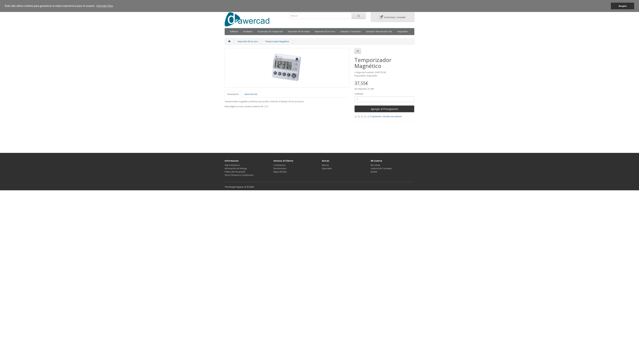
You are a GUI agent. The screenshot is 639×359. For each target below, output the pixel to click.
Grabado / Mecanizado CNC (379, 31)
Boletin (374, 171)
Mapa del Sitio (280, 171)
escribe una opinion (392, 116)
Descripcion (233, 94)
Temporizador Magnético (277, 41)
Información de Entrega (236, 168)
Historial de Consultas (381, 168)
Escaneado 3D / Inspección (270, 31)
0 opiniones (375, 116)
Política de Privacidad (235, 171)
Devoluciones (279, 168)
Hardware (248, 31)
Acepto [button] (623, 6)
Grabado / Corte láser (350, 31)
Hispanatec (402, 31)
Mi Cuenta (375, 165)
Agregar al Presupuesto (384, 109)
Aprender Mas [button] (104, 5)
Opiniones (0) (250, 94)
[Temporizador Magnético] (287, 68)
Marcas (325, 165)
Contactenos (279, 165)
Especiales (327, 168)
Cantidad (358, 93)
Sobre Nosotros (232, 165)
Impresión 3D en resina (299, 31)
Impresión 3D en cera (325, 31)
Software (234, 31)
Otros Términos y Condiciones (239, 175)
